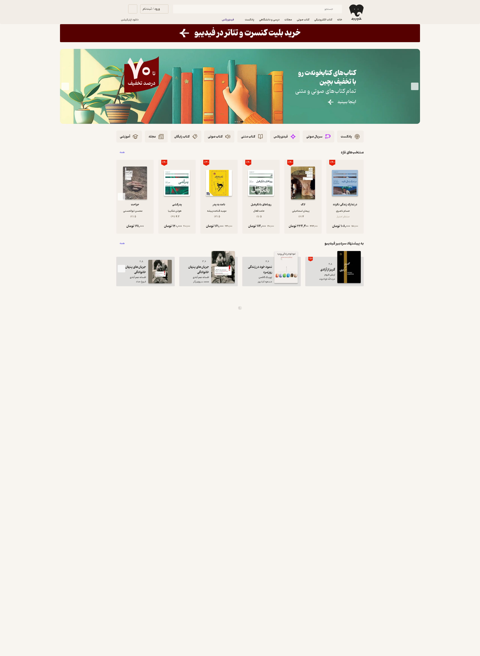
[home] (356, 12)
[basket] (132, 8)
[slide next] (65, 86)
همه (122, 152)
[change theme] (120, 8)
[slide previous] (414, 86)
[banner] (240, 33)
